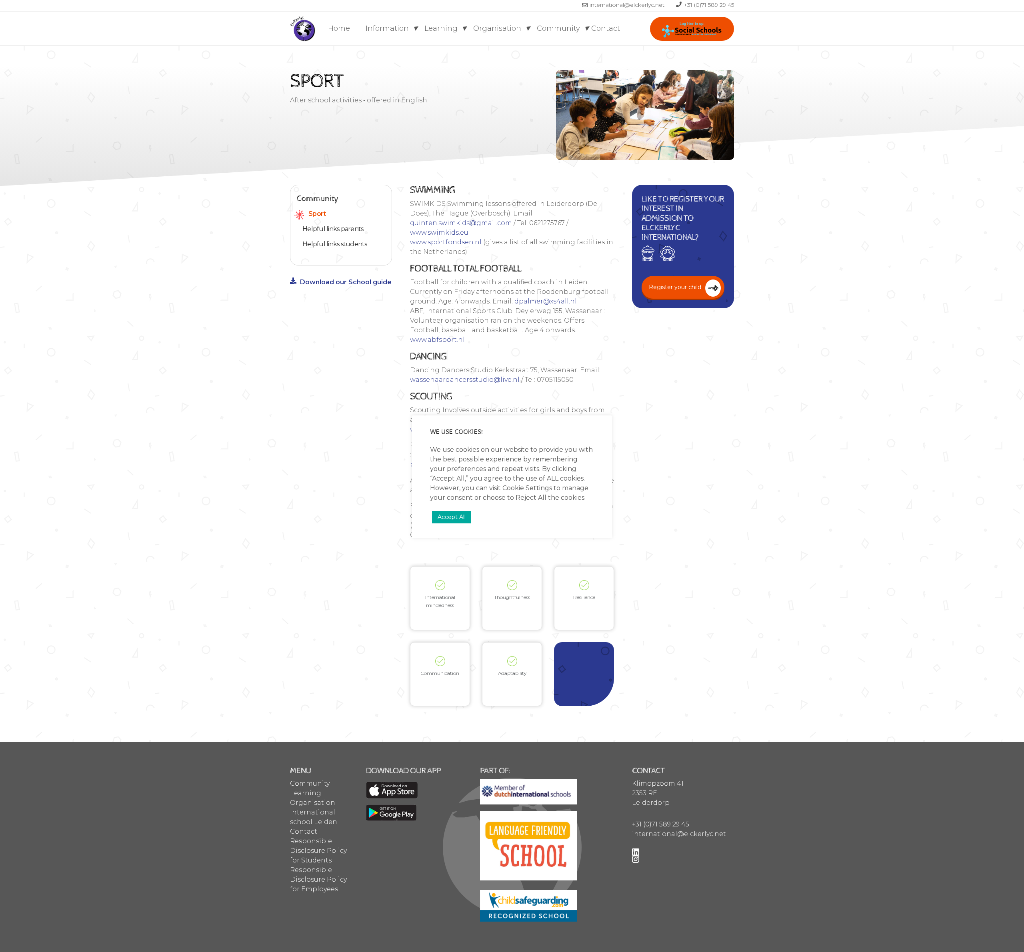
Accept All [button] (452, 517)
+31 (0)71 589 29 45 (709, 4)
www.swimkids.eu (439, 232)
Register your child (692, 29)
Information (388, 28)
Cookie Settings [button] (527, 488)
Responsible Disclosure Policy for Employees (318, 879)
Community (559, 28)
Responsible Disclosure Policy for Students (318, 850)
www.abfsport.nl (437, 339)
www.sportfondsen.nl (446, 242)
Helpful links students (334, 244)
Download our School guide (346, 282)
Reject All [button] (531, 497)
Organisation (498, 28)
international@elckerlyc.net (628, 4)
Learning (442, 28)
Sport (317, 214)
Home (339, 28)
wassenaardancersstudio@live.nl (465, 379)
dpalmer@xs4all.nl (545, 301)
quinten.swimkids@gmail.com (461, 223)
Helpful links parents (332, 229)
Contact (605, 28)
